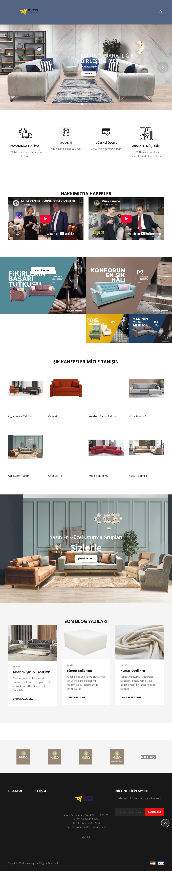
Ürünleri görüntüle (102, 475)
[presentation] (9, 666)
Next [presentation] (163, 420)
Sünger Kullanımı (79, 671)
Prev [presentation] (9, 420)
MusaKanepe (29, 863)
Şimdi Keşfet (43, 270)
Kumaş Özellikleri (133, 671)
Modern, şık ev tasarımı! (31, 672)
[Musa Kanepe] (31, 12)
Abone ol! (154, 811)
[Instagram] (88, 837)
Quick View (37, 417)
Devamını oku (19, 417)
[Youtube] (83, 837)
